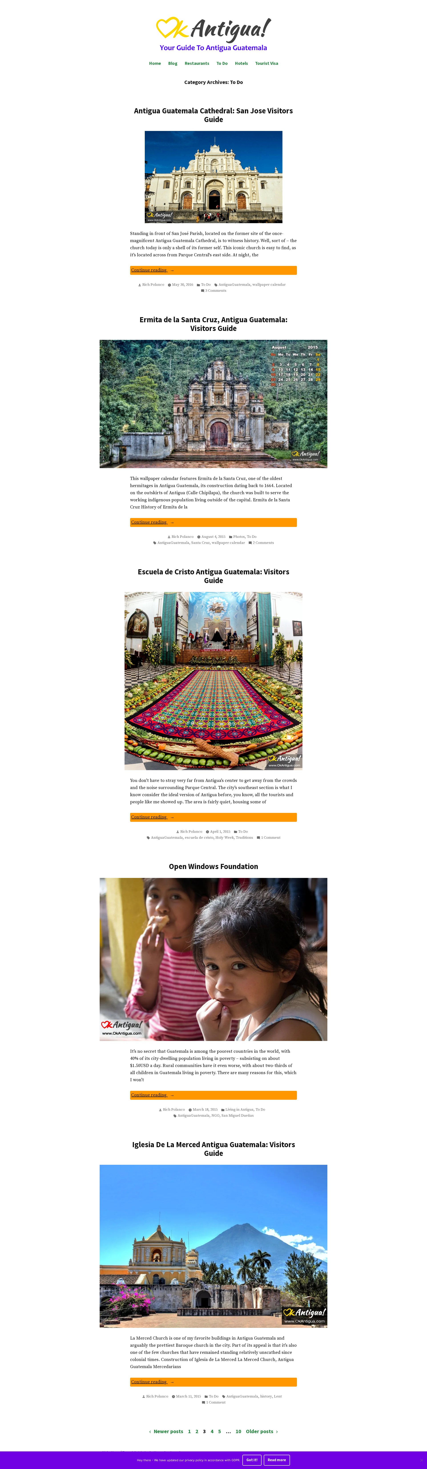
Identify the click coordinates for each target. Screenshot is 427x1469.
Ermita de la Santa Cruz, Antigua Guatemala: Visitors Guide (213, 324)
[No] (421, 1460)
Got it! (252, 1460)
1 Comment (270, 838)
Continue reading (160, 271)
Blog (172, 63)
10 (238, 1431)
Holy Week (225, 837)
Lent (278, 1396)
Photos (239, 537)
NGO (215, 1115)
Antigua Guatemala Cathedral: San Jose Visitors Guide (213, 115)
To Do (222, 63)
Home (155, 63)
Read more (277, 1460)
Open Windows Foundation (213, 866)
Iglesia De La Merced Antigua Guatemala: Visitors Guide (213, 1149)
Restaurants (197, 63)
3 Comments (215, 291)
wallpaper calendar (269, 284)
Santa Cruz (200, 543)
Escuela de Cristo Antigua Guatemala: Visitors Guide (213, 576)
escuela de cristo (199, 837)
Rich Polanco (153, 284)
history (266, 1396)
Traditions (244, 837)
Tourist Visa (266, 63)
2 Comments (263, 543)
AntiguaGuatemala (234, 284)
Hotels (241, 63)
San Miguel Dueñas (238, 1115)
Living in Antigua (240, 1109)
